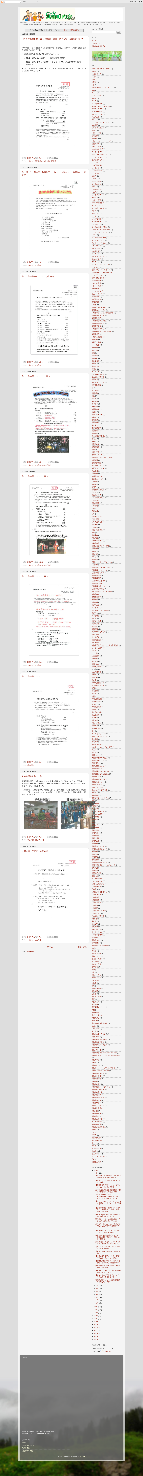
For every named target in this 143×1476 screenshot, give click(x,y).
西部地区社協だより (99, 779)
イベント (95, 120)
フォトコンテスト (98, 240)
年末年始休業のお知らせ (100, 945)
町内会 (94, 889)
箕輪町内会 (95, 1084)
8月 (93, 85)
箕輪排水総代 (96, 1100)
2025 (96, 1307)
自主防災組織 (96, 640)
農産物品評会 (96, 953)
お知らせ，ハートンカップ (101, 141)
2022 (96, 1315)
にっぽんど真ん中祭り (99, 227)
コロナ (94, 176)
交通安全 (95, 473)
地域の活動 (95, 830)
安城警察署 (95, 302)
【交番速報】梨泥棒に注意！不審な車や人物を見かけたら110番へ (107, 1257)
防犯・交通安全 (97, 1015)
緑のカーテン (96, 1148)
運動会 (94, 363)
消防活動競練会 (97, 699)
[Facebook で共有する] (55, 158)
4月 (97, 1294)
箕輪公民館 (95, 1037)
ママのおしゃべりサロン (100, 264)
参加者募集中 (96, 597)
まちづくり (95, 262)
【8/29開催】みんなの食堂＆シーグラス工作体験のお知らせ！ (107, 1231)
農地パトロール (97, 956)
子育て (94, 618)
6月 (97, 1288)
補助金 (94, 983)
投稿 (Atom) (30, 951)
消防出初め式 (96, 701)
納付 (93, 948)
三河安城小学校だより (99, 586)
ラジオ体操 (95, 288)
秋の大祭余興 (96, 672)
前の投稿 (82, 947)
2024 (96, 1310)
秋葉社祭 (95, 677)
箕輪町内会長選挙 (98, 1089)
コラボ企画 (95, 173)
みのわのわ (95, 267)
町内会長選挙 (96, 902)
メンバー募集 (96, 286)
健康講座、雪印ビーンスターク (103, 457)
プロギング (95, 251)
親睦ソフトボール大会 (99, 736)
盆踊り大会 (95, 1029)
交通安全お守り (97, 476)
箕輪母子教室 (96, 1113)
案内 (93, 353)
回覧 (93, 396)
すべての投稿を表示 (71, 30)
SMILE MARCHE (97, 109)
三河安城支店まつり (99, 581)
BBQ (93, 90)
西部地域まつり (97, 768)
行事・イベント (97, 516)
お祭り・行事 (96, 133)
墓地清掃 (95, 991)
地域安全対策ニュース (99, 849)
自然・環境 (95, 642)
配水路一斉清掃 (97, 964)
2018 (96, 1327)
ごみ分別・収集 (97, 170)
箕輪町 (94, 1062)
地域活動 (95, 852)
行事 (93, 514)
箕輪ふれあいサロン (99, 1034)
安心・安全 (95, 345)
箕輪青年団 (95, 1060)
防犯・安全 (95, 1012)
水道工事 (95, 742)
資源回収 (95, 629)
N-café (94, 98)
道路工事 (95, 927)
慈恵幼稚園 (95, 634)
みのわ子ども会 (97, 275)
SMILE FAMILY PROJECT (101, 106)
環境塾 (94, 417)
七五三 (94, 650)
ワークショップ (97, 291)
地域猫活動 (95, 860)
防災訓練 (95, 1004)
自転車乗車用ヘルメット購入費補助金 (105, 645)
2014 (96, 1339)
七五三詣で (95, 656)
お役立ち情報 (96, 146)
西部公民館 (95, 763)
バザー (94, 235)
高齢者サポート (97, 540)
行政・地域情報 (97, 530)
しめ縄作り (95, 192)
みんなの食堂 (96, 283)
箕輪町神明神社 (97, 1076)
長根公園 (95, 919)
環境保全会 (95, 423)
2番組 (94, 79)
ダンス (94, 211)
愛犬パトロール (97, 294)
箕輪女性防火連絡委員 (99, 1045)
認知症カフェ (96, 940)
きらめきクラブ (97, 149)
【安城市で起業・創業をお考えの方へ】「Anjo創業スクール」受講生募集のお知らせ (108, 1209)
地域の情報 (95, 835)
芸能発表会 (95, 444)
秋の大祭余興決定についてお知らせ (38, 276)
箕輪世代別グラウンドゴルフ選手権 (104, 1053)
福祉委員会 (95, 980)
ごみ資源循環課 (97, 165)
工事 (93, 508)
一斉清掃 (95, 356)
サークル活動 (96, 181)
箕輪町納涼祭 (96, 1095)
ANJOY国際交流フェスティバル (103, 87)
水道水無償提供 (97, 744)
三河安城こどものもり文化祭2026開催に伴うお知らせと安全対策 (108, 1191)
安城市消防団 (96, 318)
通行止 (94, 921)
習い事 (94, 680)
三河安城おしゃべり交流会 (101, 567)
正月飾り (95, 752)
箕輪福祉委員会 (97, 1108)
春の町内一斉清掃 (98, 685)
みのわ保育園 (96, 280)
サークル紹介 (96, 184)
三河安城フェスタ (98, 573)
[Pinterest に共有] (57, 158)
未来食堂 (95, 1031)
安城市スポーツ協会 (99, 310)
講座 (93, 533)
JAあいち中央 (96, 95)
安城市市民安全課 (98, 315)
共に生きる (95, 425)
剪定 (93, 1159)
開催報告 (95, 401)
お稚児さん (95, 144)
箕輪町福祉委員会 (98, 1097)
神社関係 (95, 720)
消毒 (93, 696)
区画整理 (95, 433)
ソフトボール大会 (98, 208)
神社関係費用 (96, 723)
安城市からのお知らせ (99, 307)
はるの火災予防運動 (99, 237)
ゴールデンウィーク (99, 157)
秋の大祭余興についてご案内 (35, 476)
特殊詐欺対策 (96, 929)
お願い (94, 130)
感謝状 (94, 412)
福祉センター (96, 978)
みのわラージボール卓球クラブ (103, 272)
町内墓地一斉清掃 (98, 916)
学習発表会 (95, 409)
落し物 (94, 1146)
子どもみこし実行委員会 (100, 610)
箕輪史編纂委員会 (98, 1042)
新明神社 (95, 717)
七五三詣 (95, 653)
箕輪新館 (95, 1047)
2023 (96, 1313)
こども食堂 (95, 162)
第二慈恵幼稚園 (97, 814)
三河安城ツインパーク (99, 570)
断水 (93, 822)
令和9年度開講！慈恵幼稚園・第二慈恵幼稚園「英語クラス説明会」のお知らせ (108, 1237)
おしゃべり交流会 (98, 128)
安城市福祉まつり (98, 329)
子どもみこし (96, 608)
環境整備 (95, 420)
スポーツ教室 (96, 200)
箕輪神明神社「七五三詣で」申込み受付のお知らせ (107, 1266)
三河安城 (95, 565)
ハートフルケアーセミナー (101, 230)
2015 (96, 1336)
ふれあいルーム (97, 246)
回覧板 (37, 161)
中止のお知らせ (97, 881)
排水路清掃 (95, 962)
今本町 (94, 551)
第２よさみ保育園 (98, 811)
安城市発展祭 (96, 326)
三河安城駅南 (96, 575)
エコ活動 (95, 125)
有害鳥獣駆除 (96, 1138)
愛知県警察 (95, 297)
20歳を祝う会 (96, 74)
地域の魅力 (95, 838)
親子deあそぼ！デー (99, 734)
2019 (96, 1324)
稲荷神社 (95, 358)
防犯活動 (95, 1020)
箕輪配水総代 (96, 1103)
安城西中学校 (96, 342)
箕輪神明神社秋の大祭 (32, 776)
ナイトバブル (96, 224)
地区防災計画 (96, 873)
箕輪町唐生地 (96, 1079)
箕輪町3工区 (96, 1065)
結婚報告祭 (95, 447)
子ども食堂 (95, 616)
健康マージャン (97, 455)
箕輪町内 (95, 1081)
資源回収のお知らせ (99, 632)
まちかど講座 (96, 259)
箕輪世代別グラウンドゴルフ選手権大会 (106, 1055)
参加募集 (95, 600)
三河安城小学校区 (98, 589)
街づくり (95, 404)
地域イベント (96, 825)
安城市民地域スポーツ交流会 (102, 331)
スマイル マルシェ (98, 205)
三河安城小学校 (97, 583)
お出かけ (95, 136)
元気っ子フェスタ (98, 465)
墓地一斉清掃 (96, 988)
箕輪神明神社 (52, 161)
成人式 (94, 750)
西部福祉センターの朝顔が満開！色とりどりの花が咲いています (107, 1220)
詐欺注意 (95, 554)
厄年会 (94, 1135)
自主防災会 (95, 637)
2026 (96, 1170)
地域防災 (95, 868)
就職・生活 (95, 664)
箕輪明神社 (95, 1116)
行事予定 (95, 527)
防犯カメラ (95, 1018)
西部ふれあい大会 (98, 760)
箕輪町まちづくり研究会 (100, 1071)
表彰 (93, 969)
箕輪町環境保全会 (98, 1073)
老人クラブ (95, 1154)
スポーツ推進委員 (98, 203)
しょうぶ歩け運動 (98, 195)
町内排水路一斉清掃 (99, 911)
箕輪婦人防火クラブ (99, 1105)
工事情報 (95, 511)
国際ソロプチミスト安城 (100, 546)
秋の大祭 (43, 161)
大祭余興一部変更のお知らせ (35, 851)
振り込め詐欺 (96, 712)
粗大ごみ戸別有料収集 (99, 790)
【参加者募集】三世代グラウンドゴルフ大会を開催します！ (107, 1276)
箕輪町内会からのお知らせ (101, 1087)
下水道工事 (95, 372)
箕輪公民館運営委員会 (99, 1039)
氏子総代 (95, 626)
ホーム (50, 947)
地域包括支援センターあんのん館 (103, 865)
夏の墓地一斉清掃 (98, 377)
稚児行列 (95, 876)
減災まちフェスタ (98, 468)
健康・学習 (95, 452)
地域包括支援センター (99, 862)
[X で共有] (53, 158)
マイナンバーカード (99, 256)
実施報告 (95, 659)
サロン (94, 187)
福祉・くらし (96, 975)
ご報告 (94, 179)
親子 (93, 731)
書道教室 (95, 691)
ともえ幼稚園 (96, 219)
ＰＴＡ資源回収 (97, 104)
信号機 (94, 709)
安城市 (94, 305)
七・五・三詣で (97, 648)
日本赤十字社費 (97, 935)
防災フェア (95, 1002)
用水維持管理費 (97, 1140)
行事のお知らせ (97, 522)
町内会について (97, 43)
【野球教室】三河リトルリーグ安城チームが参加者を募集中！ (107, 1186)
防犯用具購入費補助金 (99, 1023)
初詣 (93, 688)
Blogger (82, 1456)
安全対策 (95, 350)
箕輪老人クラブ (97, 1119)
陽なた (94, 1143)
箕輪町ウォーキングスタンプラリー (104, 1068)
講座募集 (95, 538)
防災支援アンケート (99, 1007)
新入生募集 (95, 715)
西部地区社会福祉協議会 (100, 774)
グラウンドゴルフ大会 (99, 154)
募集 (93, 986)
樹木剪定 (95, 661)
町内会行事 (95, 897)
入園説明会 (95, 937)
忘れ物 (94, 994)
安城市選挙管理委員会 (99, 321)
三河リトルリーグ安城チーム (102, 562)
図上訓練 (95, 739)
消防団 (94, 704)
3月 (97, 1297)
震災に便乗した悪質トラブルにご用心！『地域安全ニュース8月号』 (107, 1242)
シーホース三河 (97, 189)
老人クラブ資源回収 (99, 1156)
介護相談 (95, 393)
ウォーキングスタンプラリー (102, 122)
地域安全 (95, 843)
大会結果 (95, 809)
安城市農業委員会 (98, 323)
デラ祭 (94, 216)
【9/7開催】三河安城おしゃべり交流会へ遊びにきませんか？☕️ (108, 1176)
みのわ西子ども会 (98, 278)
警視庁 (94, 441)
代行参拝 (95, 806)
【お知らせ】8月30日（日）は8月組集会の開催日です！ (108, 1271)
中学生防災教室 (97, 878)
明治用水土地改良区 (99, 1127)
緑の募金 (95, 1151)
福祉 (93, 972)
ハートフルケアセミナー (100, 232)
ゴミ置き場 (95, 168)
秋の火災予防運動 (98, 666)
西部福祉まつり (97, 785)
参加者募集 (95, 594)
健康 (93, 449)
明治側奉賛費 (96, 1124)
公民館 (94, 492)
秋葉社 (94, 675)
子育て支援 (95, 624)
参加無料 (95, 602)
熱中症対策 (95, 943)
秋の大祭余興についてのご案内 (36, 376)
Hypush (94, 93)
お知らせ (30, 161)
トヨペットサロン (98, 221)
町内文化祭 (95, 913)
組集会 (94, 793)
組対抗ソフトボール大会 (100, 798)
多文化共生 (95, 803)
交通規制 (95, 482)
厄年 (93, 1132)
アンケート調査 (97, 111)
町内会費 (95, 905)
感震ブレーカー (97, 414)
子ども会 (95, 613)
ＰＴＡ (94, 101)
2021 (96, 1319)
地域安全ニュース (98, 846)
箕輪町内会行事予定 (99, 46)
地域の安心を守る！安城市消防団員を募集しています (107, 1281)
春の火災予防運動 (98, 683)
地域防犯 (95, 870)
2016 (96, 1333)
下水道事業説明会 (98, 374)
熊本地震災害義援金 (99, 436)
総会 (93, 801)
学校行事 (95, 406)
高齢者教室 (95, 543)
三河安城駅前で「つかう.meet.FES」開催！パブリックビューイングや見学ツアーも (107, 1196)
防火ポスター (96, 996)
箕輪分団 (95, 1111)
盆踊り (94, 1026)
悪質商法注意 (96, 299)
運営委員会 (95, 361)
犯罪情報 (95, 967)
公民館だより (96, 495)
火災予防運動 (96, 385)
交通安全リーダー (98, 479)
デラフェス (95, 213)
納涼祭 (94, 951)
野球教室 (95, 1130)
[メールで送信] (48, 158)
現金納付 (95, 471)
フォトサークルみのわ (99, 243)
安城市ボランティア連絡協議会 (103, 313)
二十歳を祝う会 (97, 932)
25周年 (94, 77)
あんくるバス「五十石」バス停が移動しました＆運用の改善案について (108, 1225)
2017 (96, 1330)
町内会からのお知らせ (99, 892)
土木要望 (95, 924)
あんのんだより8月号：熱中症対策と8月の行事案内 (107, 1247)
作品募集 (95, 559)
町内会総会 (95, 900)
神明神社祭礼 (96, 728)
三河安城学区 (96, 578)
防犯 (93, 1010)
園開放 (94, 369)
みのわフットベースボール (101, 270)
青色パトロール (97, 787)
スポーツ (95, 197)
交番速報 (95, 484)
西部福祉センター (98, 782)
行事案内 (95, 524)
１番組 (94, 71)
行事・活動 (95, 519)
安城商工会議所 (97, 337)
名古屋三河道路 (97, 1121)
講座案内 (95, 535)
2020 (96, 1321)
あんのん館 (95, 117)
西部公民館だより (98, 766)
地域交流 (95, 854)
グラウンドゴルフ (98, 152)
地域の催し (95, 833)
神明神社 (95, 726)
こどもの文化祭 (97, 160)
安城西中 (95, 339)
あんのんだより (97, 114)
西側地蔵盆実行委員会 (99, 758)
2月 (97, 1300)
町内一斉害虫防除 (98, 884)
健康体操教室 (96, 463)
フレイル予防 (96, 248)
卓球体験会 (95, 817)
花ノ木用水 (95, 390)
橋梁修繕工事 (96, 428)
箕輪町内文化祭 (97, 1092)
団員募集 (95, 819)
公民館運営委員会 (98, 498)
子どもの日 (95, 605)
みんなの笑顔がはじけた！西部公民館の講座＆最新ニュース (107, 1215)
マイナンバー (96, 254)
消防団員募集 (96, 707)
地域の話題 (95, 841)
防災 (93, 999)
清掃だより (95, 755)
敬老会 (94, 439)
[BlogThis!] (50, 158)
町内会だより (96, 894)
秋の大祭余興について (32, 676)
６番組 (94, 82)
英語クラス (95, 366)
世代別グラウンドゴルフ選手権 (103, 747)
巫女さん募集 (96, 1162)
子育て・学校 (96, 621)
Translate (108, 1351)
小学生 (94, 693)
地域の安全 (95, 827)
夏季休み (95, 380)
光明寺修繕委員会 (98, 490)
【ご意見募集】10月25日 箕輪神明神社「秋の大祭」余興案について (52, 39)
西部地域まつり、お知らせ (101, 771)
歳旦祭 (94, 557)
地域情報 (95, 857)
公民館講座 (95, 500)
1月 (97, 1303)
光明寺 (94, 487)
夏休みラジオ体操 (98, 382)
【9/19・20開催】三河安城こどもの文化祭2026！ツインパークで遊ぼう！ (108, 1203)
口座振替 (95, 506)
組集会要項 (95, 795)
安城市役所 (95, 334)
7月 (97, 1285)
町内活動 (95, 908)
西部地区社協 (96, 776)
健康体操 (95, 460)
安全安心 (95, 347)
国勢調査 (95, 549)
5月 (97, 1291)
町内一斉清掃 (96, 886)
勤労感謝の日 (96, 431)
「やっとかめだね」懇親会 (101, 69)
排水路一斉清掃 (97, 959)
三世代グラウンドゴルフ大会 (102, 591)
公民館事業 (95, 503)
